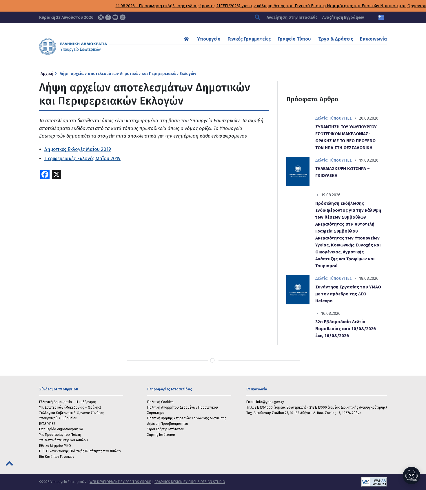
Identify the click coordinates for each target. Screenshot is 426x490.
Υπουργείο (209, 39)
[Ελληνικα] (381, 17)
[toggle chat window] (411, 475)
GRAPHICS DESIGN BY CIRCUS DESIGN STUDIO (189, 482)
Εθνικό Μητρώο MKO (55, 446)
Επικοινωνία (373, 39)
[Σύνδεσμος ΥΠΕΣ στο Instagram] (122, 17)
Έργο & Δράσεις (335, 39)
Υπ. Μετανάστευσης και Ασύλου (63, 440)
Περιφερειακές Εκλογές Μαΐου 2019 (82, 158)
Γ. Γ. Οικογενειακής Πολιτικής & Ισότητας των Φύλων (80, 451)
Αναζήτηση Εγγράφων (343, 17)
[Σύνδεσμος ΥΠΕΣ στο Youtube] (115, 17)
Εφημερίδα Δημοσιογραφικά (61, 429)
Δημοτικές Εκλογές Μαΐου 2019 (77, 149)
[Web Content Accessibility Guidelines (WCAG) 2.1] (306, 482)
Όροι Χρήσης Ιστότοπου (165, 429)
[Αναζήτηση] (258, 17)
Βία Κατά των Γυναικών (56, 457)
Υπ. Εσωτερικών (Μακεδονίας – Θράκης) (70, 407)
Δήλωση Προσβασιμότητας (168, 424)
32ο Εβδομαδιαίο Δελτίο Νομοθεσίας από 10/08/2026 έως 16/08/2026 (345, 328)
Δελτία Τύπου (328, 118)
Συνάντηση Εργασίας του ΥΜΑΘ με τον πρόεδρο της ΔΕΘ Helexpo (348, 293)
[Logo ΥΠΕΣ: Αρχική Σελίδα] (91, 46)
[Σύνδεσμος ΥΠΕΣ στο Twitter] (101, 17)
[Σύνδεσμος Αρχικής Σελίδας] (187, 39)
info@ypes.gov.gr (270, 402)
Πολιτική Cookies (160, 402)
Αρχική (47, 73)
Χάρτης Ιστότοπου (161, 435)
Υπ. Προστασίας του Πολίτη (60, 435)
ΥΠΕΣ (346, 118)
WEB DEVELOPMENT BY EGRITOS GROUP (120, 482)
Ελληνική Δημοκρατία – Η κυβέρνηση (67, 402)
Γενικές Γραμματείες (249, 39)
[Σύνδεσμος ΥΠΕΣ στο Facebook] (108, 17)
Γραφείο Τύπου (294, 39)
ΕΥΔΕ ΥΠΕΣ (47, 424)
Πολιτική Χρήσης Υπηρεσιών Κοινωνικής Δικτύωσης (186, 418)
